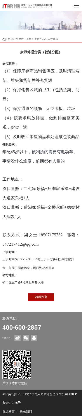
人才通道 (53, 39)
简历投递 (41, 297)
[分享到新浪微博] (17, 338)
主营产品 (39, 39)
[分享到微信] (26, 338)
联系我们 (26, 411)
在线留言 (8, 411)
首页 (28, 39)
